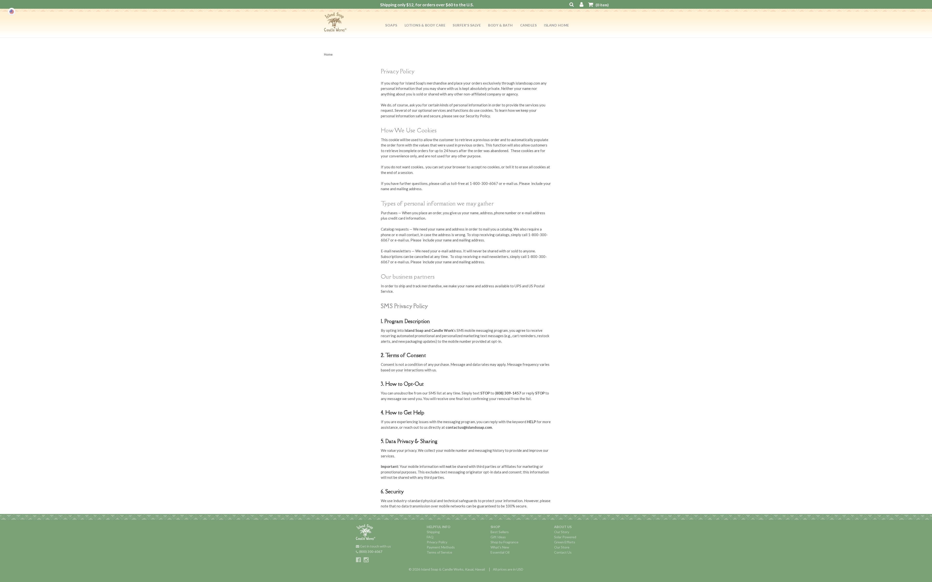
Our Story (561, 532)
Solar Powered (565, 537)
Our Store (561, 547)
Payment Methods (441, 547)
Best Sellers (500, 532)
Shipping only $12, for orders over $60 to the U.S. (427, 4)
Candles (528, 25)
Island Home (556, 25)
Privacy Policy (437, 542)
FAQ (430, 537)
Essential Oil (500, 552)
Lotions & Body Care (425, 25)
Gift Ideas (498, 537)
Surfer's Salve (467, 25)
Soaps (391, 25)
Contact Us (563, 552)
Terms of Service (439, 552)
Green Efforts (564, 542)
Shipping (433, 532)
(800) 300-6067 (370, 552)
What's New (500, 547)
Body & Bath (500, 25)
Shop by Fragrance (504, 542)
